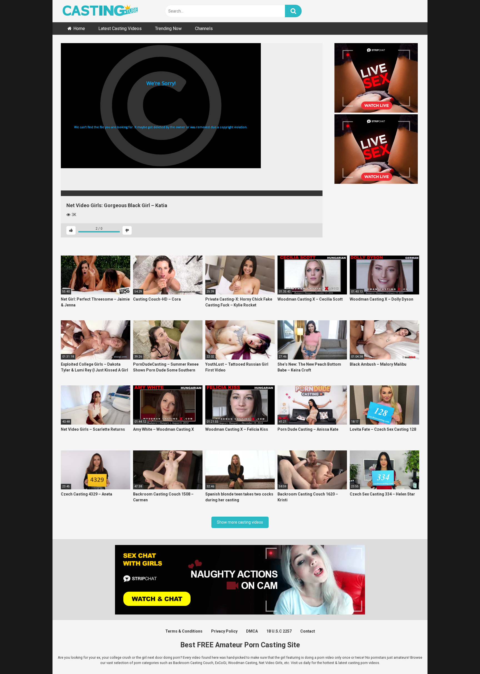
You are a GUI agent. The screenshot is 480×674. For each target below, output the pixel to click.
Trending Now (168, 28)
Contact (307, 631)
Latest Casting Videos (120, 28)
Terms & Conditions (183, 631)
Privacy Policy (224, 631)
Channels (204, 28)
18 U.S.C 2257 (279, 631)
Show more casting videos (240, 522)
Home (79, 28)
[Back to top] (461, 657)
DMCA (252, 631)
